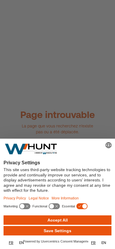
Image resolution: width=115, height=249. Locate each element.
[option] (21, 242)
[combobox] (11, 242)
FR (11, 242)
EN (21, 242)
